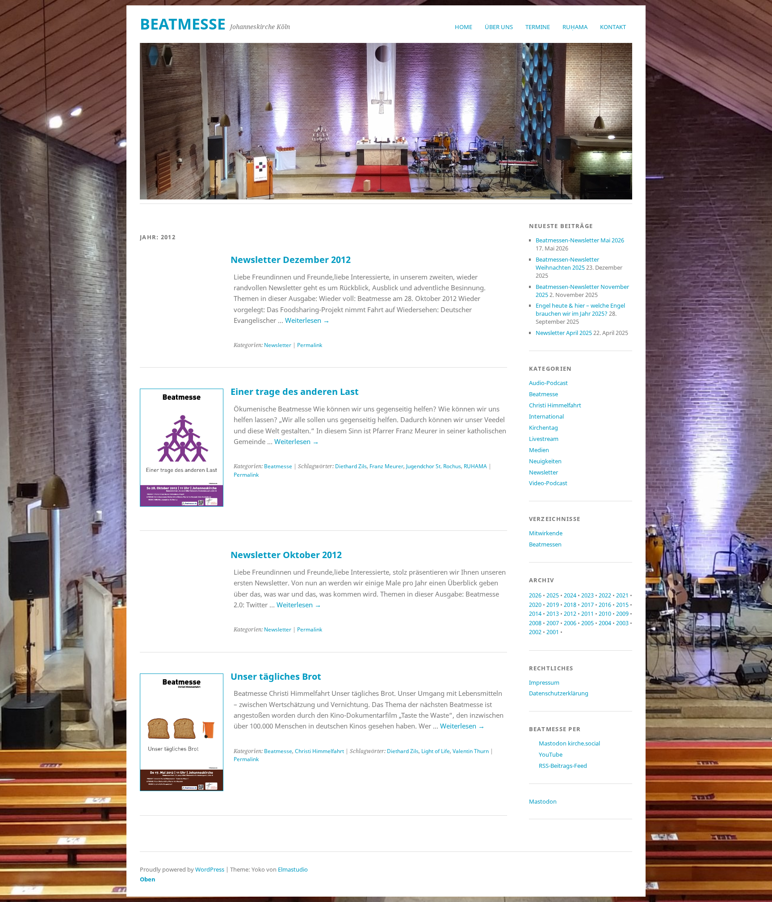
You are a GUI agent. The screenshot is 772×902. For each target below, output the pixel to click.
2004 (605, 623)
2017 (587, 605)
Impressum (544, 682)
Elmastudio (293, 869)
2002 (535, 632)
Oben (147, 879)
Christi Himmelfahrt (319, 751)
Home (463, 27)
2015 (622, 605)
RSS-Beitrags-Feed (563, 765)
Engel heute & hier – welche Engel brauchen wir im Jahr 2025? (580, 309)
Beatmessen (545, 544)
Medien (539, 450)
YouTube (550, 754)
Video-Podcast (548, 483)
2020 (535, 605)
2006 (570, 623)
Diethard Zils (351, 466)
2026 (535, 595)
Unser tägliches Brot (276, 676)
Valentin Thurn (471, 751)
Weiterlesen (307, 320)
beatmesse (183, 23)
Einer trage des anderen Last (295, 391)
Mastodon (543, 801)
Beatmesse (278, 466)
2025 (552, 595)
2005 (587, 623)
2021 (622, 595)
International (546, 416)
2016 (605, 605)
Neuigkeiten (545, 461)
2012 (570, 614)
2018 (570, 605)
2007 (552, 623)
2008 (535, 623)
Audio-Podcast (548, 383)
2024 (570, 595)
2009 (622, 614)
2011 (587, 614)
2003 (622, 623)
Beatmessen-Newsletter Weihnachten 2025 (567, 263)
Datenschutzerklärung (558, 693)
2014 (535, 614)
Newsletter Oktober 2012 (286, 555)
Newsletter (277, 345)
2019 (552, 605)
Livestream (543, 439)
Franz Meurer (386, 466)
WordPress (209, 869)
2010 (605, 614)
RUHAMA (475, 466)
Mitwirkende (545, 533)
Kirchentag (543, 427)
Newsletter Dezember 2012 (291, 260)
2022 (605, 595)
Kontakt (613, 27)
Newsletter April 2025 (564, 333)
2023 (587, 595)
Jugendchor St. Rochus (433, 466)
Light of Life (435, 751)
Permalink (309, 345)
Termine (537, 27)
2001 (552, 632)
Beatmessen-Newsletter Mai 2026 (580, 240)
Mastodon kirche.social (569, 743)
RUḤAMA (574, 27)
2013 (552, 614)
